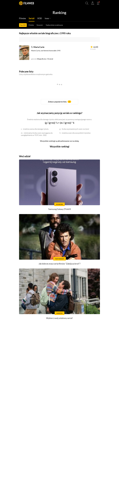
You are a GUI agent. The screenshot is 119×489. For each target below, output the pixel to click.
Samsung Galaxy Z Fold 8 (59, 209)
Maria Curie (38, 47)
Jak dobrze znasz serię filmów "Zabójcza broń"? (59, 263)
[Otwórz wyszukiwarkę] (87, 3)
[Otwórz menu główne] (98, 3)
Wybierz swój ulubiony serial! (59, 318)
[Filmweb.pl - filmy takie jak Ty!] (26, 3)
